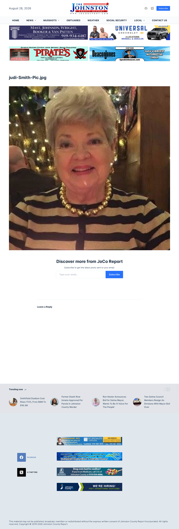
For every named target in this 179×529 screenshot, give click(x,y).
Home (15, 20)
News (29, 20)
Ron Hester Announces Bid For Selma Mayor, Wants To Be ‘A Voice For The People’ (115, 401)
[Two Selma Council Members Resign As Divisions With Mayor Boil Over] (137, 402)
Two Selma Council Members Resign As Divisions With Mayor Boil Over (157, 401)
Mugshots (49, 20)
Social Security (116, 20)
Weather (93, 20)
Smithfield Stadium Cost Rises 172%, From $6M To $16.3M (33, 402)
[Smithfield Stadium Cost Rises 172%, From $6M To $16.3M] (13, 402)
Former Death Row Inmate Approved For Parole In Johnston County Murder (72, 401)
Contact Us (159, 20)
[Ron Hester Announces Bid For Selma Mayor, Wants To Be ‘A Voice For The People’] (96, 402)
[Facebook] (146, 8)
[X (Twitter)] (152, 8)
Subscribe (163, 8)
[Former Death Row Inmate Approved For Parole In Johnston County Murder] (54, 402)
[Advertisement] (151, 463)
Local (138, 20)
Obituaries (73, 20)
